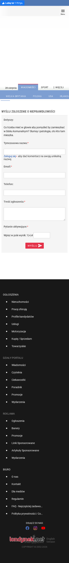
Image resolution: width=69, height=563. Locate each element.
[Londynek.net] (33, 12)
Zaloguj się (10, 156)
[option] (33, 303)
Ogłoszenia (11, 294)
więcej (58, 87)
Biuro (6, 469)
